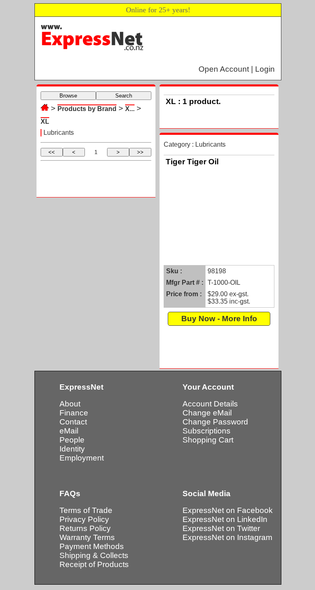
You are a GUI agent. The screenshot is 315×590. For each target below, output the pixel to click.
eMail (68, 431)
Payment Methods (91, 546)
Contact (73, 422)
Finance (73, 412)
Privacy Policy (84, 519)
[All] (45, 108)
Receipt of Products (94, 564)
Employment (81, 458)
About (69, 403)
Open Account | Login (237, 69)
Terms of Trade (85, 510)
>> (140, 152)
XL (45, 121)
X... (130, 108)
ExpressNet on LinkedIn (225, 519)
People (71, 440)
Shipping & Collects (93, 555)
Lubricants (58, 132)
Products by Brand (86, 108)
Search (123, 96)
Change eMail (207, 412)
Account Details (210, 403)
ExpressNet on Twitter (221, 528)
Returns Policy (85, 528)
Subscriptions (207, 431)
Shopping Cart (208, 440)
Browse (68, 96)
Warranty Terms (87, 537)
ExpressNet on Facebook (228, 510)
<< (51, 152)
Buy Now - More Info (219, 318)
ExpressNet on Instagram (227, 537)
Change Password (215, 422)
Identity (72, 449)
